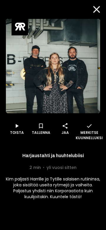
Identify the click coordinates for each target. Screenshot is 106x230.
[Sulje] (96, 9)
